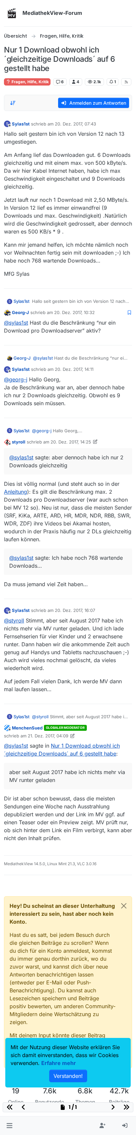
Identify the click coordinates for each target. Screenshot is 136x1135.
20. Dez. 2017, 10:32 (74, 312)
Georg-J (20, 312)
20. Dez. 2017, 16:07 (75, 610)
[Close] (124, 906)
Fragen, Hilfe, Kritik (30, 81)
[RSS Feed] (126, 82)
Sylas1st (21, 123)
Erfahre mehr (58, 1063)
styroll (18, 441)
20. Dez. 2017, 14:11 (74, 369)
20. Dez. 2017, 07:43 (75, 123)
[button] (9, 1125)
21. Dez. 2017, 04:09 (48, 735)
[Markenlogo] (12, 13)
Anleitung (15, 491)
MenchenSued (27, 727)
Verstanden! (68, 1076)
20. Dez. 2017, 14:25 (71, 441)
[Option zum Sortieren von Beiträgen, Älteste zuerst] (13, 103)
